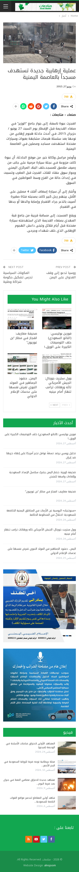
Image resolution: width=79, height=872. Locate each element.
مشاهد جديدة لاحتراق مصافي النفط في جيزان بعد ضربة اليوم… (29, 782)
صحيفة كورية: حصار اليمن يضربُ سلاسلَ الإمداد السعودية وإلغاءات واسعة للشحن (42, 474)
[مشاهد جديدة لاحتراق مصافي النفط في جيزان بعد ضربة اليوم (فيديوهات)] (67, 784)
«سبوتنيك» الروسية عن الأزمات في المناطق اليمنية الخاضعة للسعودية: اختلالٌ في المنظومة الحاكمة (41, 512)
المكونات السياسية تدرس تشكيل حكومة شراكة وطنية (18, 277)
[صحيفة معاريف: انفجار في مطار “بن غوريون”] (22, 319)
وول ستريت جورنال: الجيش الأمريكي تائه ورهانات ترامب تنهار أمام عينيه (40, 531)
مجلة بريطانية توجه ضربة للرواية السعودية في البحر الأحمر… (29, 763)
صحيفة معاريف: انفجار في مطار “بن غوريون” (50, 491)
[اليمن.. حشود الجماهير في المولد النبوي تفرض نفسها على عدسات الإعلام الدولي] (22, 363)
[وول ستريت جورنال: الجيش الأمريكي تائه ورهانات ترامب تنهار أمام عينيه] (57, 363)
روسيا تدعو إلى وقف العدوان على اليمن (61, 275)
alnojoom (50, 865)
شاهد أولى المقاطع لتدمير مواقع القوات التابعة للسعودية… (32, 799)
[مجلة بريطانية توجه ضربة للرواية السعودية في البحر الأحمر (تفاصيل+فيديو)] (67, 766)
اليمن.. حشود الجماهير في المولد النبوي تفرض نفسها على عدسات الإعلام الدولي (42, 551)
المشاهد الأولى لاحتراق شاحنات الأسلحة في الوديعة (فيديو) (30, 745)
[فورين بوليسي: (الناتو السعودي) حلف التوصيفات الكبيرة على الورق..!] (57, 319)
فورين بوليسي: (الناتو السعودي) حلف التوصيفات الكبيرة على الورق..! (40, 436)
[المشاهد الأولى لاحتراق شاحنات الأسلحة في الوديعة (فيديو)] (67, 748)
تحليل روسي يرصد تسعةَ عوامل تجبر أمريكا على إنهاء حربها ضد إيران (41, 455)
